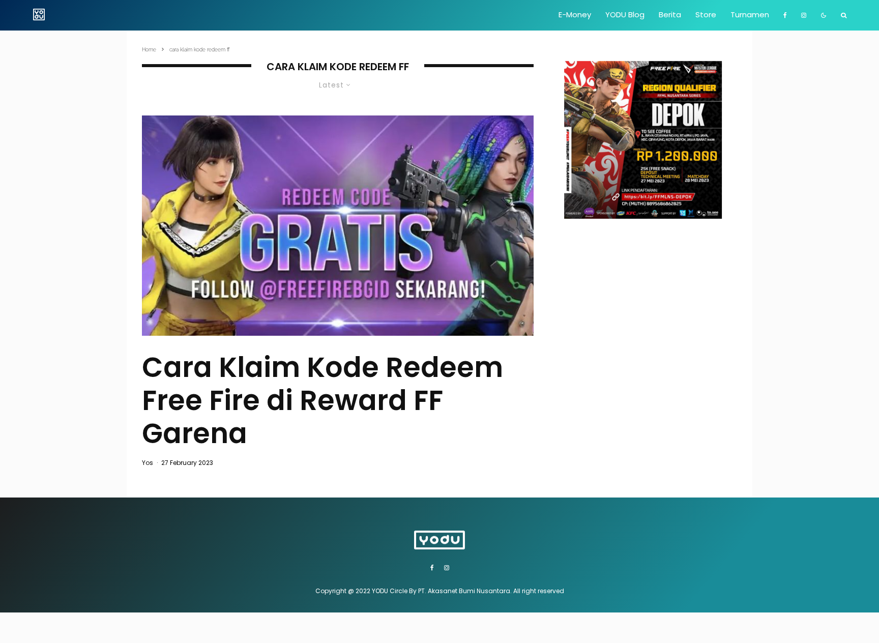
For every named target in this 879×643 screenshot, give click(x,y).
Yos (147, 462)
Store (705, 14)
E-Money (575, 14)
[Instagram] (803, 15)
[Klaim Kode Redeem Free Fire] (338, 225)
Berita (670, 14)
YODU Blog (624, 14)
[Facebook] (785, 15)
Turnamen (749, 14)
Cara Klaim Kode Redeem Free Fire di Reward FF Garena (322, 400)
